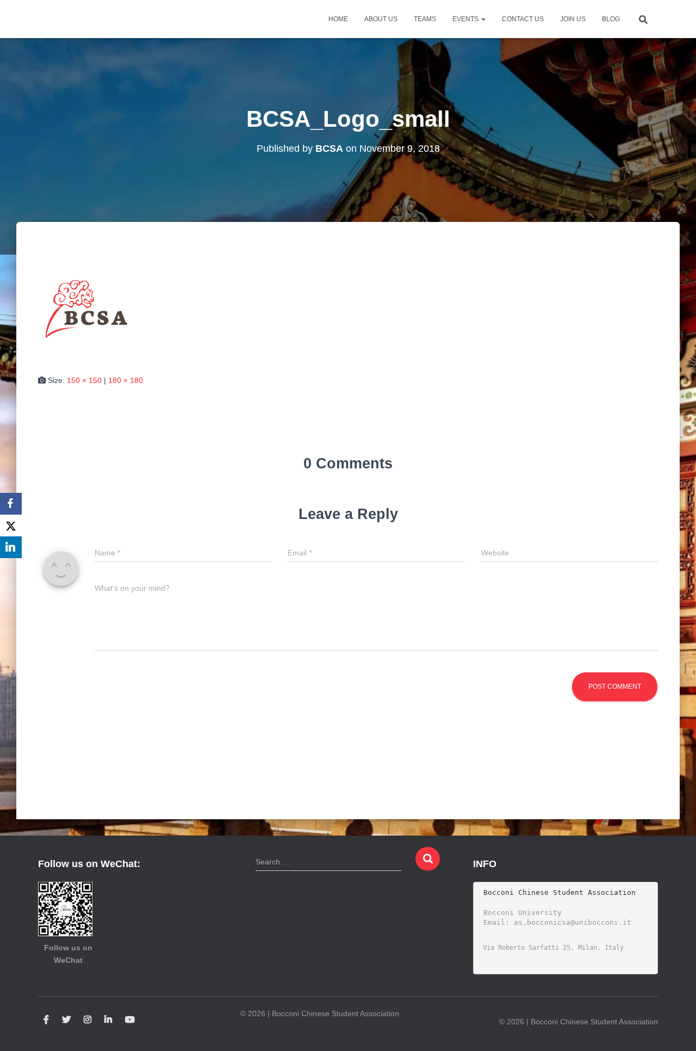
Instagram (87, 1020)
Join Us (573, 19)
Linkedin (108, 1020)
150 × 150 (84, 380)
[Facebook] (11, 504)
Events (466, 19)
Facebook (46, 1020)
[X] (11, 525)
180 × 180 (125, 380)
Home (338, 19)
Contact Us (523, 19)
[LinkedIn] (11, 547)
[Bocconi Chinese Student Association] (65, 19)
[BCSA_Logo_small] (87, 308)
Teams (425, 19)
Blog (611, 19)
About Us (380, 19)
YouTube (130, 1020)
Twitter (66, 1020)
